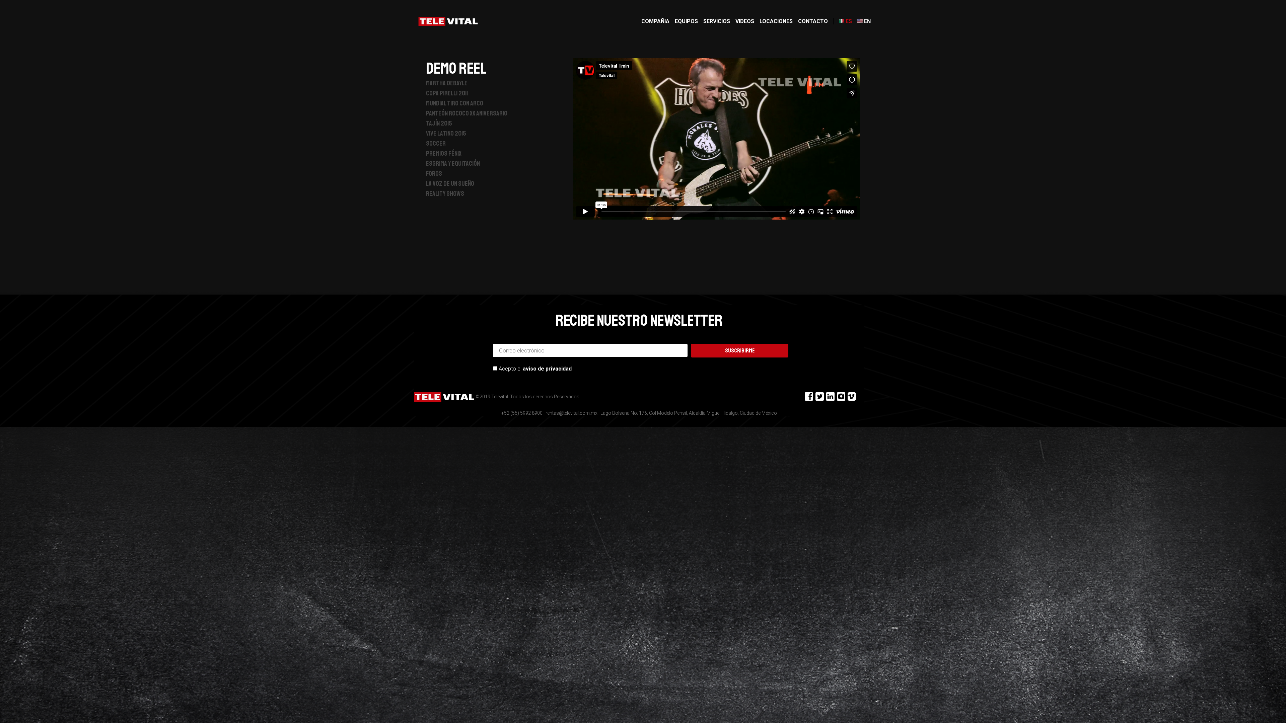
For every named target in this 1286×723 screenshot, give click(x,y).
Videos (744, 21)
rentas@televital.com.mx (571, 413)
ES (849, 21)
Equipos (686, 21)
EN (867, 21)
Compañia (655, 21)
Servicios (716, 21)
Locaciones (776, 21)
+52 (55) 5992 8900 (522, 413)
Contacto (813, 21)
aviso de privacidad (547, 369)
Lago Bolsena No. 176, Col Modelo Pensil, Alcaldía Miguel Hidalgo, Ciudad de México (688, 413)
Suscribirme (740, 350)
